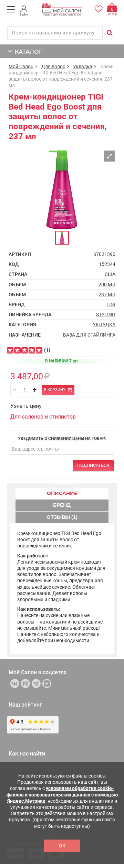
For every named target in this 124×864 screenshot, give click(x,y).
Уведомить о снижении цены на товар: (62, 438)
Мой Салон (21, 66)
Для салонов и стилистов (43, 416)
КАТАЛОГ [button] (27, 52)
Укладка (82, 66)
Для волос (53, 66)
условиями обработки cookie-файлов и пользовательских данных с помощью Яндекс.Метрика (62, 794)
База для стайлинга (89, 335)
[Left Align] (10, 350)
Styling (105, 314)
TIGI (110, 304)
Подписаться (93, 465)
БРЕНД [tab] (62, 505)
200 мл (107, 284)
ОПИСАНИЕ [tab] (62, 493)
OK (62, 845)
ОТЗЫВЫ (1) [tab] (62, 517)
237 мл (107, 294)
